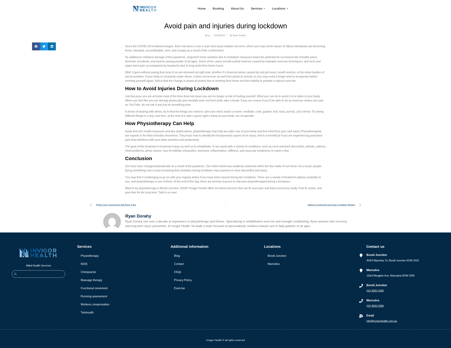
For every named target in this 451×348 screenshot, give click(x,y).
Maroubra (274, 263)
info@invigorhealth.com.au (381, 320)
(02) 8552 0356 (375, 305)
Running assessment (94, 296)
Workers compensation (95, 304)
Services (84, 246)
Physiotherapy (90, 255)
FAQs (177, 272)
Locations (272, 246)
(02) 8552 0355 (375, 290)
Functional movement (94, 288)
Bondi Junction (277, 255)
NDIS (84, 263)
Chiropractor (88, 272)
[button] (36, 46)
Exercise (179, 288)
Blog (177, 255)
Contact (179, 263)
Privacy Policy (183, 280)
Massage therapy (91, 280)
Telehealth (87, 312)
